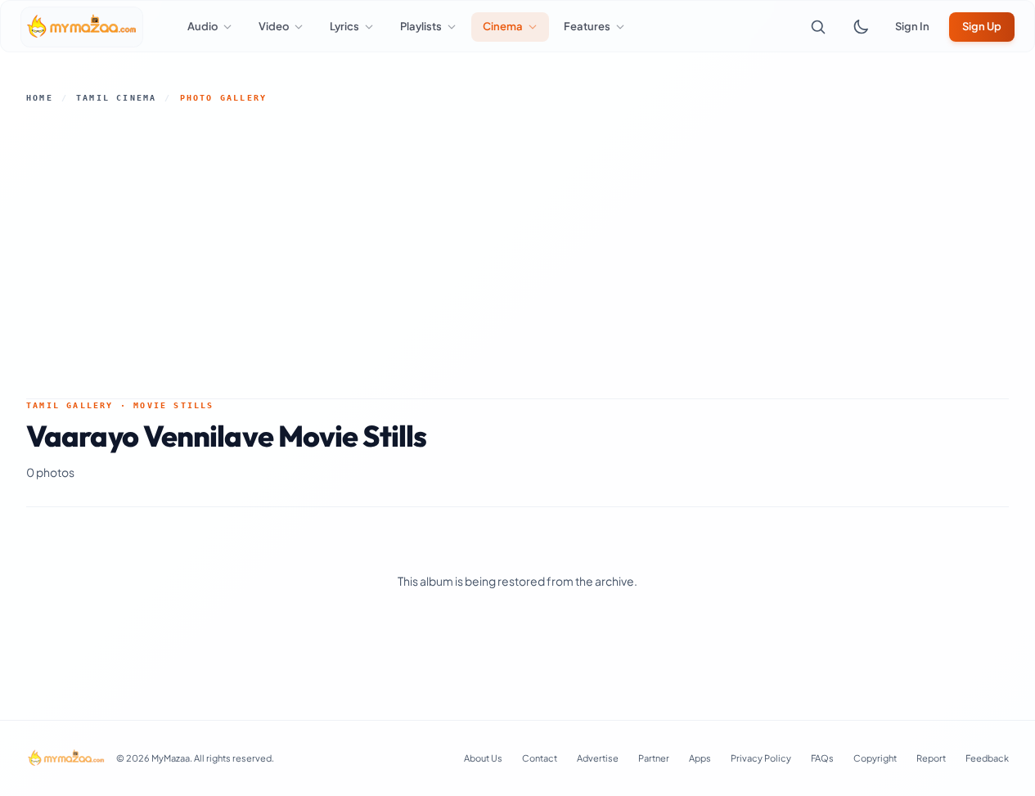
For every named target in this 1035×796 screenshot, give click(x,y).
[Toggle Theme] (860, 27)
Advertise (598, 758)
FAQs (822, 758)
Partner (653, 758)
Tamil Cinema (116, 97)
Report (931, 758)
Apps (700, 758)
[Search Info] (818, 27)
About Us (483, 758)
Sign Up (981, 26)
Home (39, 97)
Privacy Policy (761, 758)
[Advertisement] (518, 251)
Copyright (875, 758)
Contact (539, 758)
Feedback (987, 758)
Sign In (912, 26)
